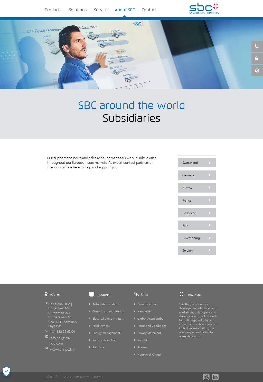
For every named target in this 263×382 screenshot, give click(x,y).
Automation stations (106, 304)
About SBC (125, 9)
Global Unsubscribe (150, 318)
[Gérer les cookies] (6, 371)
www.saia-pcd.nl (62, 349)
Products (53, 9)
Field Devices (101, 326)
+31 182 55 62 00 (62, 331)
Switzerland (190, 162)
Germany (188, 175)
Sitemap (142, 347)
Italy (185, 225)
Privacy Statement (149, 333)
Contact (149, 9)
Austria (187, 188)
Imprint (142, 340)
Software (98, 347)
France (186, 200)
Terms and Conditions (151, 326)
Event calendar (147, 304)
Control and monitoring (108, 311)
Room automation (104, 340)
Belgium (188, 250)
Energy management (106, 333)
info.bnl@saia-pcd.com (60, 341)
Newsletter (144, 311)
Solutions (78, 9)
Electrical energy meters (108, 318)
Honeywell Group (149, 354)
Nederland (189, 213)
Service (101, 9)
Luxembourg (191, 238)
